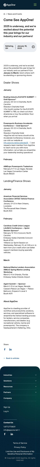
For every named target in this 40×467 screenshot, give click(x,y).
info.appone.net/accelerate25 (16, 143)
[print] (33, 47)
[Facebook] (5, 349)
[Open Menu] (35, 5)
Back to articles (12, 358)
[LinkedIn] (10, 349)
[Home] (10, 5)
